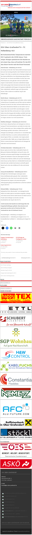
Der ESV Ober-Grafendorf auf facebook (15, 522)
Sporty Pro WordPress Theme (9, 531)
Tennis (13, 252)
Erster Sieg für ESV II (6, 245)
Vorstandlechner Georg (17, 42)
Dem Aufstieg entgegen (6, 267)
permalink (24, 252)
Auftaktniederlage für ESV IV (8, 257)
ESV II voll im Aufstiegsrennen (7, 275)
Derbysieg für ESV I (26, 257)
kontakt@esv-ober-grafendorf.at (9, 485)
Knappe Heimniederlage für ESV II (8, 273)
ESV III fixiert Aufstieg (6, 265)
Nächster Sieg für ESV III (6, 270)
